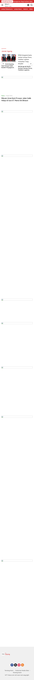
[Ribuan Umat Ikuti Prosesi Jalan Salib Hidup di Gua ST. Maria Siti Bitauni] (17, 84)
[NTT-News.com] (8, 5)
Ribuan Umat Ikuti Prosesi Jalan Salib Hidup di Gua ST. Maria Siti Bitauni (16, 99)
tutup (3, 654)
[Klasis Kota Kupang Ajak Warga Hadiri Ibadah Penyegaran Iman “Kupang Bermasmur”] (8, 58)
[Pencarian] (31, 5)
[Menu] (2, 5)
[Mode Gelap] (28, 5)
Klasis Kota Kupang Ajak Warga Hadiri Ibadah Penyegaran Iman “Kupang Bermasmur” (7, 65)
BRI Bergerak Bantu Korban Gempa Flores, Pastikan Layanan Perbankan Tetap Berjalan (25, 68)
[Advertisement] (17, 30)
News (3, 95)
